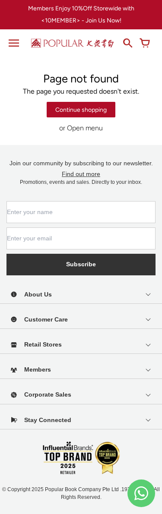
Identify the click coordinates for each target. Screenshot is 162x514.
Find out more (81, 173)
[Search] (127, 43)
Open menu (85, 128)
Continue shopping (81, 110)
